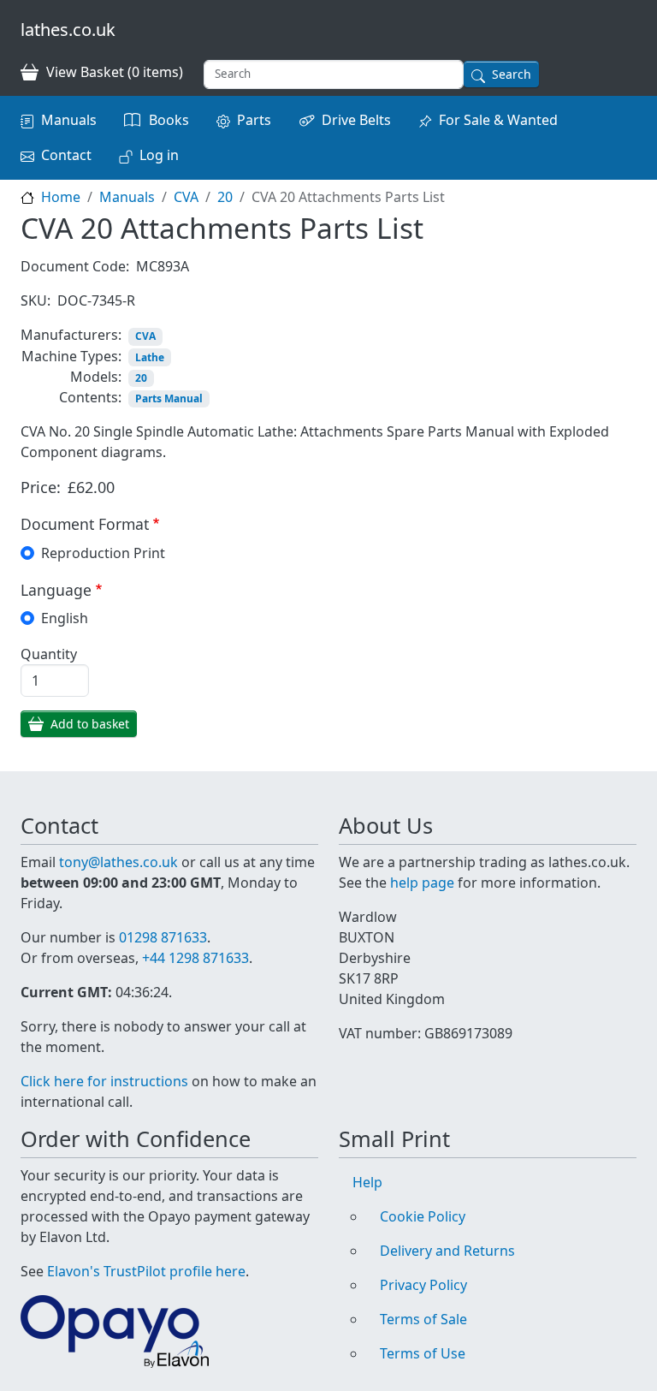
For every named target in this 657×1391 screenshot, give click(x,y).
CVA (186, 196)
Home (60, 196)
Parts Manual (169, 398)
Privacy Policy (423, 1284)
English (64, 618)
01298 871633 (163, 937)
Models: (95, 376)
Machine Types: (71, 356)
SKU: (35, 300)
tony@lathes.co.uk (118, 862)
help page (422, 882)
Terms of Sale (423, 1319)
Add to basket (89, 724)
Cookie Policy (422, 1216)
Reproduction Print (103, 553)
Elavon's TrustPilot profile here (146, 1271)
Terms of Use (422, 1353)
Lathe (149, 357)
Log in (159, 155)
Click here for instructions (104, 1081)
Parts (254, 119)
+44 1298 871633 (195, 957)
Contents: (90, 397)
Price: (41, 487)
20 (225, 196)
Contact (66, 155)
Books (169, 119)
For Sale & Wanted (498, 119)
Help (367, 1182)
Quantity (49, 654)
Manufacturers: (71, 334)
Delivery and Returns (447, 1250)
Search (511, 74)
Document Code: (75, 266)
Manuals (69, 119)
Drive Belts (356, 119)
